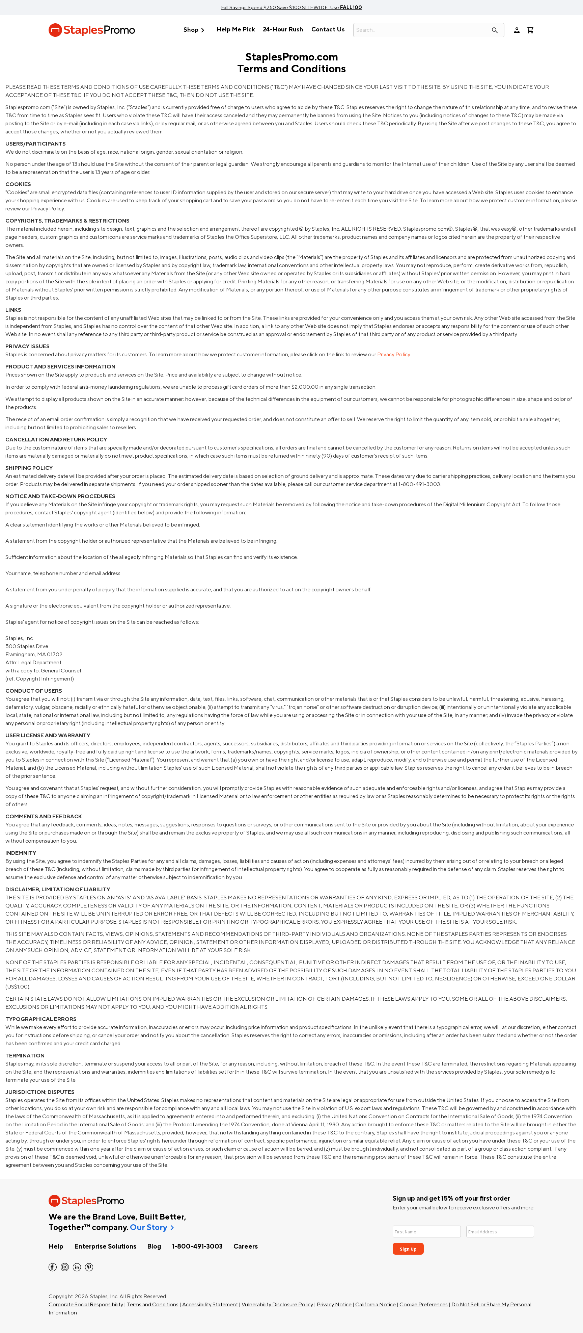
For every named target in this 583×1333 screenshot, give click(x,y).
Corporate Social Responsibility (86, 1305)
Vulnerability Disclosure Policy (277, 1305)
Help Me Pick (236, 29)
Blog (154, 1246)
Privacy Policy (393, 355)
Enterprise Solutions (105, 1246)
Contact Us (328, 29)
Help (56, 1246)
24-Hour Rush (283, 29)
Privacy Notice (334, 1305)
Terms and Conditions (152, 1305)
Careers (245, 1246)
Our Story (148, 1227)
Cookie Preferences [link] (423, 1305)
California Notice (375, 1305)
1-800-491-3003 (197, 1246)
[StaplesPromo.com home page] (92, 30)
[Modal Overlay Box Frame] (463, 1236)
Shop (195, 30)
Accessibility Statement (210, 1305)
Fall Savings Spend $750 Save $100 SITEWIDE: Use (291, 7)
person (517, 30)
